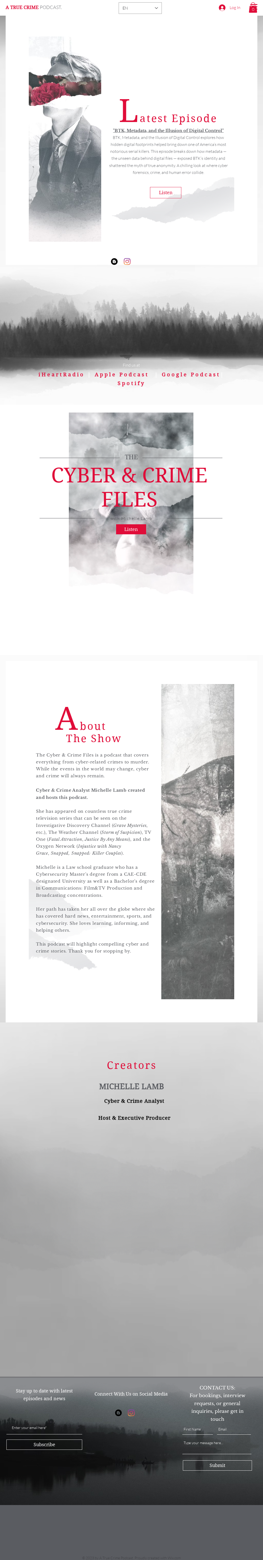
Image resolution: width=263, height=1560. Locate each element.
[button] (253, 7)
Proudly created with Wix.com (158, 1558)
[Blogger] (114, 261)
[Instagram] (127, 261)
